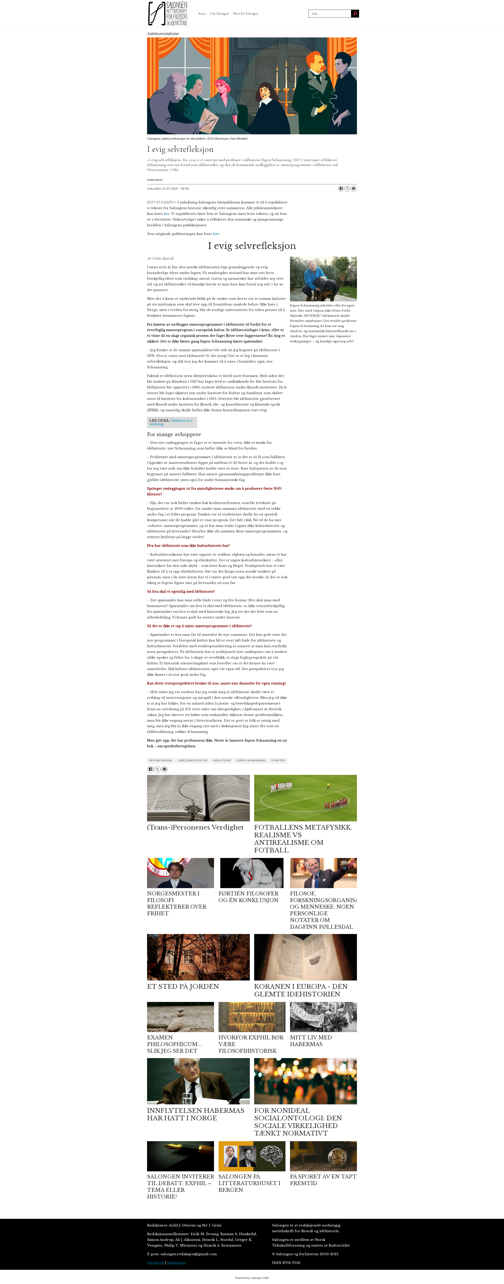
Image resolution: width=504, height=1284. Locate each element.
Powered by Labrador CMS (252, 1277)
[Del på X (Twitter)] (347, 189)
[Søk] (355, 14)
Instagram (176, 1263)
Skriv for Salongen (245, 13)
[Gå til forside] (167, 14)
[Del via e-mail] (354, 189)
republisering (161, 760)
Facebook (155, 1263)
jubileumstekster (193, 760)
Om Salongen (219, 13)
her (166, 214)
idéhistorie (222, 760)
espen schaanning (251, 760)
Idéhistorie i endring (170, 422)
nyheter (278, 760)
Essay (202, 13)
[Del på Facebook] (341, 189)
